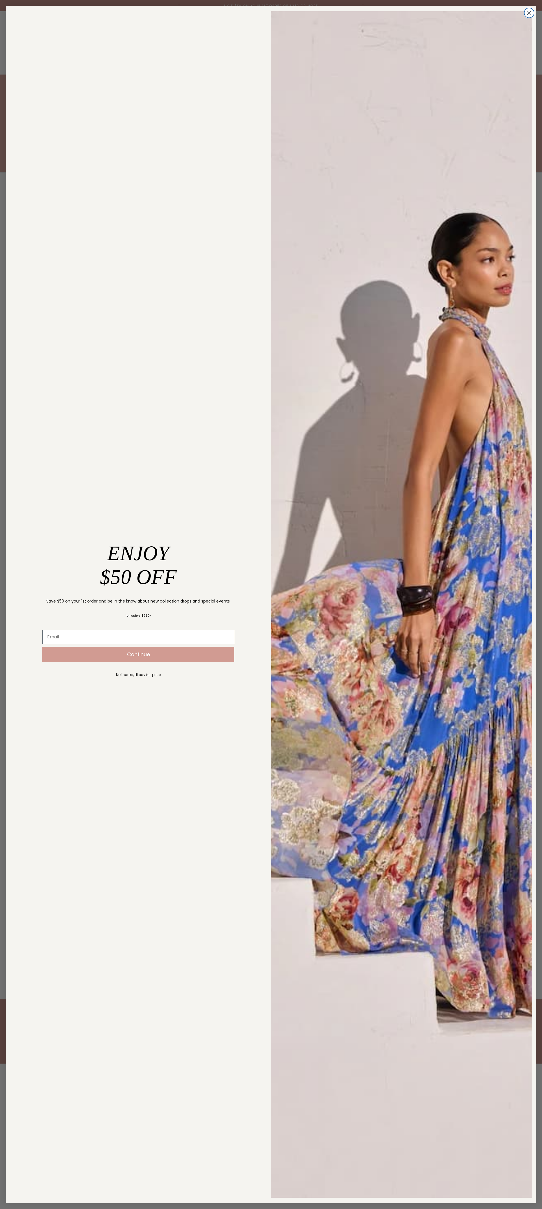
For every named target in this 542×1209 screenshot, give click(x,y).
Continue (138, 654)
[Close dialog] (529, 13)
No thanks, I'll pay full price (138, 674)
